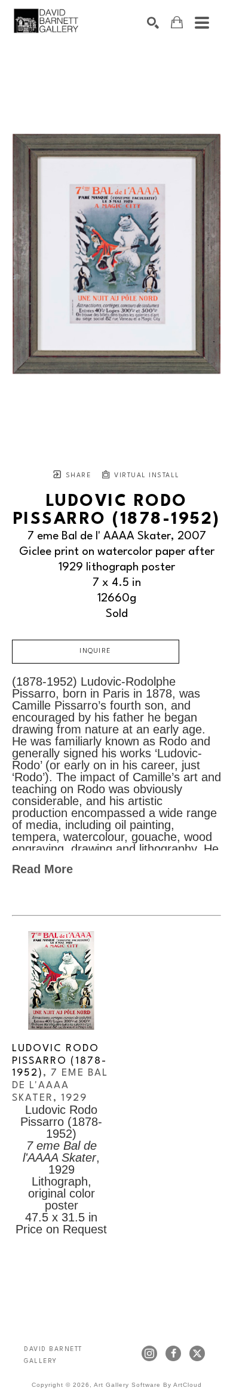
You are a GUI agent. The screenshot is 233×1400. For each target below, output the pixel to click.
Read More (42, 869)
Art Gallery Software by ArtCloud (148, 1384)
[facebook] (173, 1353)
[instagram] (149, 1353)
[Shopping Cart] (177, 22)
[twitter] (197, 1353)
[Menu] (202, 23)
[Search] (153, 23)
